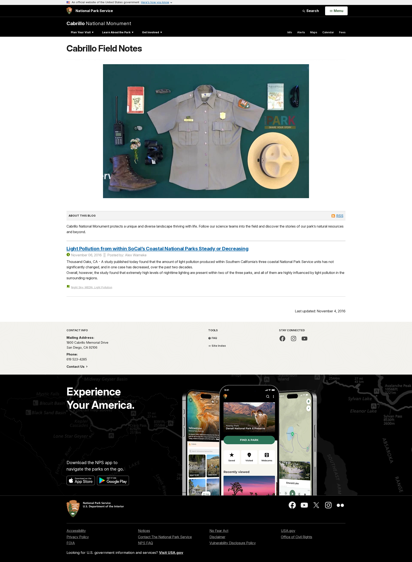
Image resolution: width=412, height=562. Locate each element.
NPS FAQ (145, 543)
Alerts (301, 32)
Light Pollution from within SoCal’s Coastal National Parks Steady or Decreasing (157, 248)
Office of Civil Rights (296, 537)
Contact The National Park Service (165, 537)
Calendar (328, 32)
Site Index (218, 345)
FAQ (214, 338)
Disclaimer (217, 537)
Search (312, 11)
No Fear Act (218, 531)
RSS (339, 216)
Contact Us (76, 367)
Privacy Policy (78, 537)
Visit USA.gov (171, 552)
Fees (342, 32)
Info (289, 32)
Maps (313, 32)
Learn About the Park (116, 32)
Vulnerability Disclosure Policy (232, 543)
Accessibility (76, 531)
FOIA (71, 543)
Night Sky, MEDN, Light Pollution (91, 287)
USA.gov (288, 531)
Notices (144, 531)
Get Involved (150, 32)
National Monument (99, 23)
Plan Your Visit (81, 32)
